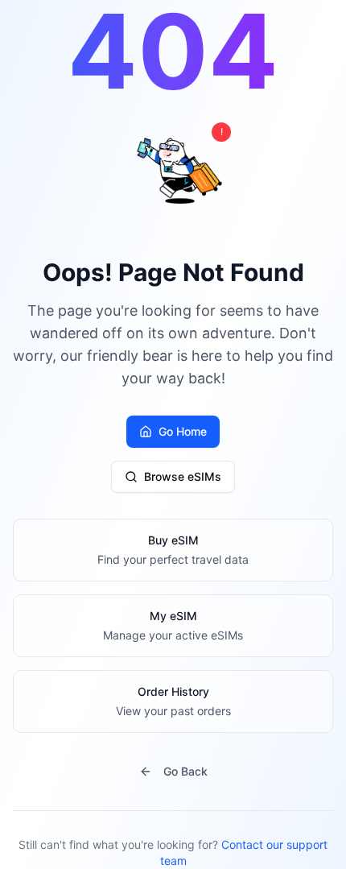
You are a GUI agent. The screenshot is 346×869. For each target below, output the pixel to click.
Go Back (185, 771)
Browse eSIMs (182, 476)
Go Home (183, 431)
